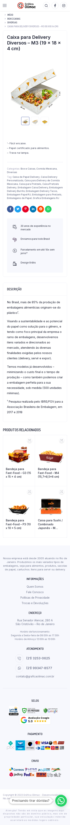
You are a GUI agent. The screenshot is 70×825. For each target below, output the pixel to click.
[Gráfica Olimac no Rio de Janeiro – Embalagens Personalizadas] (27, 5)
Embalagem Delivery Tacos (41, 191)
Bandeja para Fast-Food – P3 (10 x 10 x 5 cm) (18, 524)
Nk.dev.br (8, 798)
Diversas (12, 22)
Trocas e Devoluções (35, 603)
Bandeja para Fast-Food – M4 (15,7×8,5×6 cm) (48, 472)
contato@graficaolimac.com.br (35, 676)
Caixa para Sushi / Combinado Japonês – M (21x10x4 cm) (50, 524)
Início (10, 14)
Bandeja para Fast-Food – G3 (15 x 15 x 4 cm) (18, 472)
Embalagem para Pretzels (46, 194)
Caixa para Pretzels (30, 183)
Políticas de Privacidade (35, 597)
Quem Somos (35, 586)
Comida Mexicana (46, 168)
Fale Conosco (35, 592)
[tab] (35, 289)
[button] (35, 720)
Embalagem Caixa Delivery (33, 187)
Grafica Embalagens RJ (46, 198)
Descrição (14, 289)
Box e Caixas (13, 18)
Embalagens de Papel (19, 198)
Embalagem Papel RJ (19, 194)
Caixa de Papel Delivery (26, 176)
